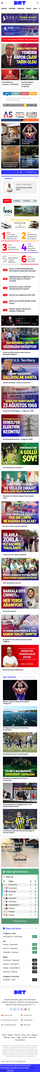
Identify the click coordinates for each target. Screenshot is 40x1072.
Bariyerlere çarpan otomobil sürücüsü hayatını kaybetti (19, 287)
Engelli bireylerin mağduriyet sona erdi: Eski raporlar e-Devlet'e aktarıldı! (22, 279)
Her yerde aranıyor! (9, 611)
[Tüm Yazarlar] (36, 178)
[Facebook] (11, 1009)
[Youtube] (25, 1009)
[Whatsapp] (29, 1009)
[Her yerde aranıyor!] (20, 597)
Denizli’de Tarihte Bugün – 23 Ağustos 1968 (18, 411)
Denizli (4, 8)
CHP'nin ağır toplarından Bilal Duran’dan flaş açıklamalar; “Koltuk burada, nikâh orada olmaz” (12, 237)
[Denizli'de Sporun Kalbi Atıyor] (20, 656)
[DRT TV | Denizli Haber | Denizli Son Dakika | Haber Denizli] (20, 2)
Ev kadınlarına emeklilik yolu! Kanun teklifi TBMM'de (17, 640)
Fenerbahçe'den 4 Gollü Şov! (12, 468)
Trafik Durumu (27, 1015)
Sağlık (29, 232)
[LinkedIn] (21, 1009)
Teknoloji (6, 1037)
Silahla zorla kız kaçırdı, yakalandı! (14, 554)
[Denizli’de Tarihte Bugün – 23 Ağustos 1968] (20, 397)
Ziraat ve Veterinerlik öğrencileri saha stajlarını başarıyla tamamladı (22, 269)
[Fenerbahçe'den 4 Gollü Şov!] (20, 454)
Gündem (12, 8)
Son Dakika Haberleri (9, 1025)
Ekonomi (21, 8)
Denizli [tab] (7, 200)
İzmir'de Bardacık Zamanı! (12, 583)
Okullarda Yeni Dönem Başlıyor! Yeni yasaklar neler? (18, 497)
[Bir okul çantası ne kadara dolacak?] (20, 512)
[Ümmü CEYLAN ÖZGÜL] (9, 187)
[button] (37, 320)
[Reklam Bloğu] (20, 18)
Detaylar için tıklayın (20, 921)
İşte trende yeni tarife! (31, 260)
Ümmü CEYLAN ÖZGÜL (23, 184)
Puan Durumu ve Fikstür (10, 1020)
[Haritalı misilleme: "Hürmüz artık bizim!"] (20, 369)
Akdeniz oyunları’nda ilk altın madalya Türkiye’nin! (20, 310)
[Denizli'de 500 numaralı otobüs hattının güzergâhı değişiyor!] (20, 338)
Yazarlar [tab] (8, 178)
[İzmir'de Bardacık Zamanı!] (20, 569)
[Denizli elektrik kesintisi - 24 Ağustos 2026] (20, 425)
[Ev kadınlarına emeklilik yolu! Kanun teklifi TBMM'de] (20, 626)
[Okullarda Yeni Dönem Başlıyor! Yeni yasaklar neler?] (20, 482)
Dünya (28, 8)
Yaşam (29, 244)
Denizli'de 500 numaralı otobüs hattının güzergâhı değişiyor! (16, 353)
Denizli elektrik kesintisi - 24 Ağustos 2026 (17, 439)
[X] (14, 1009)
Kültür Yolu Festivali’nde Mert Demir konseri (22, 302)
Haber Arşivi (27, 1025)
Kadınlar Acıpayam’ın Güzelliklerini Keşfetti (32, 248)
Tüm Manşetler (28, 1020)
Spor (35, 8)
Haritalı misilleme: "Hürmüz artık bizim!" (17, 383)
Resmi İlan (32, 1037)
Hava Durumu (8, 1015)
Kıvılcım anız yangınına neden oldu (22, 294)
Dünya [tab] (35, 200)
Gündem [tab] (16, 200)
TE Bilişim (12, 1061)
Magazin (34, 1034)
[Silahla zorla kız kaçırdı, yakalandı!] (20, 541)
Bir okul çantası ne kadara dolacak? (15, 526)
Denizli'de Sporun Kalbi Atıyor (24, 188)
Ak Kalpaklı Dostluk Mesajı (13, 248)
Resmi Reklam (12, 256)
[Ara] (38, 3)
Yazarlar (24, 1037)
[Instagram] (18, 1009)
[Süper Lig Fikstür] (36, 928)
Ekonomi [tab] (26, 200)
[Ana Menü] (2, 2)
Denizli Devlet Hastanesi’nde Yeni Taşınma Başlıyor (32, 237)
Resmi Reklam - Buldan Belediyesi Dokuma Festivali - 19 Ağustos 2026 (13, 260)
